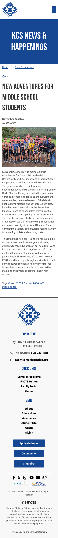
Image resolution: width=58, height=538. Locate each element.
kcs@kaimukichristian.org (31, 359)
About (29, 408)
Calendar (27, 453)
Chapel (27, 463)
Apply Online (27, 443)
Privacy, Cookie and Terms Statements (29, 532)
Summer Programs (29, 376)
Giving (29, 432)
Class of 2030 (31, 283)
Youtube (31, 477)
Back (7, 76)
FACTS (44, 477)
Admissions (29, 413)
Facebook (13, 477)
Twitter (19, 477)
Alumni (29, 391)
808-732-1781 (39, 352)
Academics (29, 418)
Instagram (25, 477)
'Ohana (29, 427)
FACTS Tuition (29, 381)
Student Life (29, 423)
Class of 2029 (15, 283)
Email (38, 477)
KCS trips (45, 283)
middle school (9, 286)
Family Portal (29, 386)
